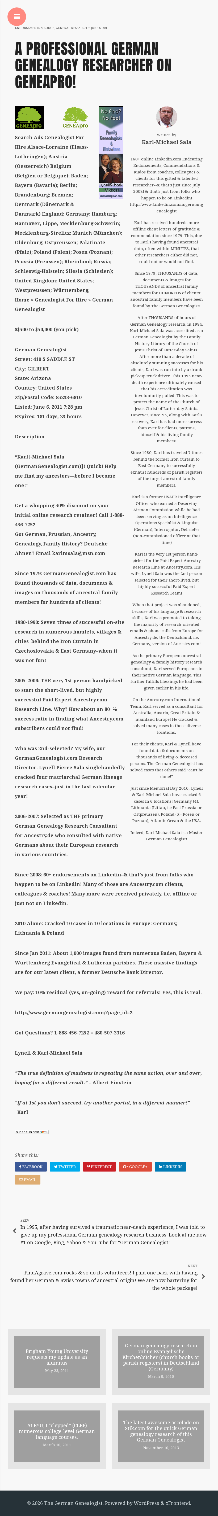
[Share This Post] (32, 1132)
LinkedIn (172, 1167)
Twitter (66, 1167)
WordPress (146, 1503)
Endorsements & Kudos (34, 28)
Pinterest (101, 1167)
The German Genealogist (73, 1503)
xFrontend (178, 1503)
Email (29, 1180)
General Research (71, 28)
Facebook (32, 1167)
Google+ (138, 1167)
